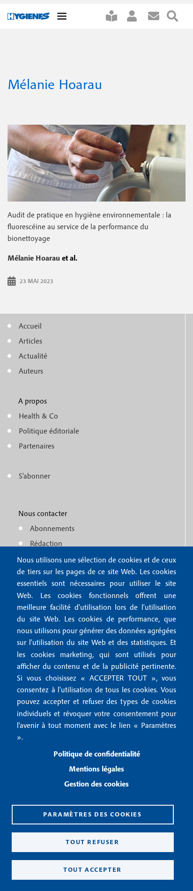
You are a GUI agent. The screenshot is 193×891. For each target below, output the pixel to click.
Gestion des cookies (96, 783)
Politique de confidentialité (96, 753)
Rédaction (46, 543)
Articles (30, 340)
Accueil (30, 325)
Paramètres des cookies (92, 814)
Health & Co (38, 415)
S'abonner (115, 16)
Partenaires (36, 445)
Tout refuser (92, 842)
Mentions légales (96, 768)
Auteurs (31, 370)
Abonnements (52, 528)
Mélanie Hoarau (33, 257)
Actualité (33, 355)
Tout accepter (92, 869)
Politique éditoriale (49, 430)
